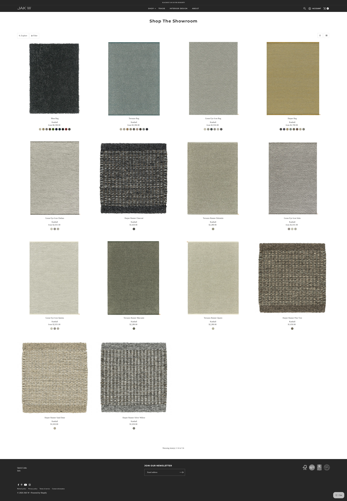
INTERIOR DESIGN (178, 8)
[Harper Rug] (292, 78)
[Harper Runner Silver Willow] (133, 377)
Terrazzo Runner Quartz (213, 318)
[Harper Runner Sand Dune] (54, 377)
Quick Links (22, 468)
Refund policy (21, 488)
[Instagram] (30, 485)
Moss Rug (55, 118)
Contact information (58, 488)
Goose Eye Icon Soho (292, 218)
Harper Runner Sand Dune (55, 418)
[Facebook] (18, 485)
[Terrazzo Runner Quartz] (213, 278)
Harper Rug (292, 118)
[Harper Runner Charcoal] (133, 178)
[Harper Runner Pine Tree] (292, 278)
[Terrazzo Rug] (133, 78)
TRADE (161, 8)
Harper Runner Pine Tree (292, 318)
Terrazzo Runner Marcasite (134, 318)
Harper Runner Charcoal (134, 218)
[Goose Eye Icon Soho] (292, 178)
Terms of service (45, 488)
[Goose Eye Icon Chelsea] (54, 178)
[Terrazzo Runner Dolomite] (213, 178)
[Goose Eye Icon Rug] (213, 78)
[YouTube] (25, 485)
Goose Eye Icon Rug (213, 118)
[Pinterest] (21, 485)
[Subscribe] (181, 472)
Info (18, 471)
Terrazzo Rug (134, 118)
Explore (24, 36)
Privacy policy (32, 488)
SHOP (151, 8)
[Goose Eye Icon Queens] (54, 278)
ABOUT (195, 8)
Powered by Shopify (39, 493)
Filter (35, 36)
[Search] (304, 8)
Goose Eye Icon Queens (55, 318)
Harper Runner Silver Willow (134, 418)
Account (316, 8)
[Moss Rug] (54, 78)
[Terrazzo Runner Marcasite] (133, 278)
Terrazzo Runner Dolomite (213, 218)
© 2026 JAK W (23, 493)
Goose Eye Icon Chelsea (54, 218)
